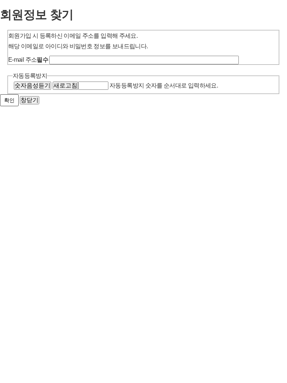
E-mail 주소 (28, 59)
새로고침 (65, 85)
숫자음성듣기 (32, 85)
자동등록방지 (30, 76)
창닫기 (29, 100)
